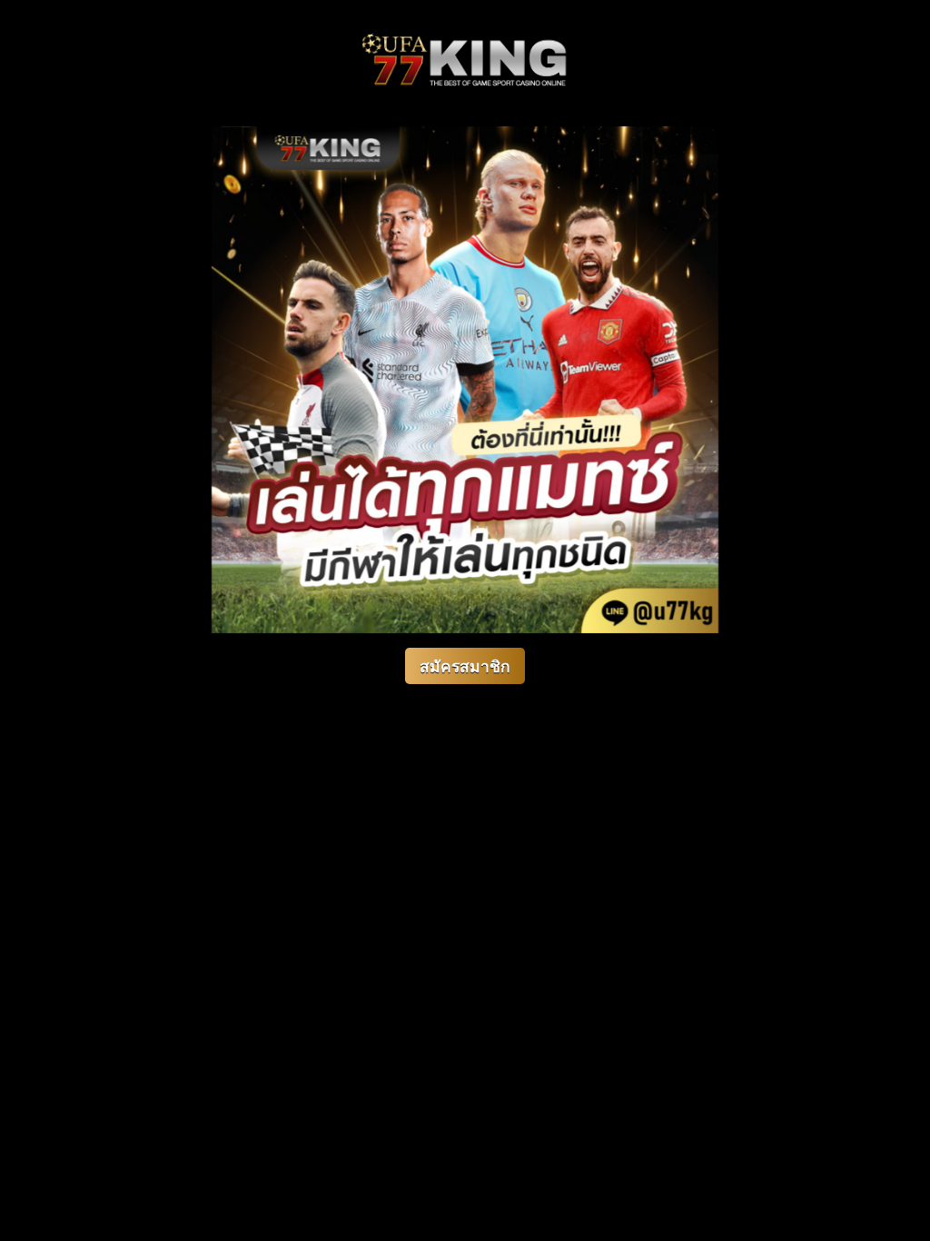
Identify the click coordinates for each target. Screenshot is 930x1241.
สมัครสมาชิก (465, 667)
